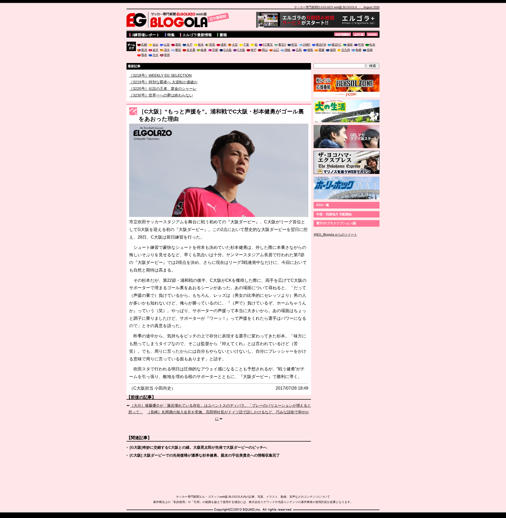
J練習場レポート (146, 35)
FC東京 (268, 44)
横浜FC (336, 44)
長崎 (370, 49)
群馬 (212, 44)
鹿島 (178, 44)
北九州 (345, 49)
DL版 (360, 34)
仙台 (155, 44)
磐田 (178, 49)
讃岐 (287, 49)
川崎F (306, 44)
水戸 (189, 44)
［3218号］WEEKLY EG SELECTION (160, 81)
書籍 (223, 35)
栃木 (201, 44)
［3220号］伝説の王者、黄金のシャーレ (163, 95)
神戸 (253, 49)
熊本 (144, 54)
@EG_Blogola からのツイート (335, 234)
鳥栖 (358, 49)
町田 (294, 44)
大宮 (235, 44)
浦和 (223, 44)
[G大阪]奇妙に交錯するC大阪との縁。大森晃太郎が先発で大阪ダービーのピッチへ (198, 447)
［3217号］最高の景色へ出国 (153, 75)
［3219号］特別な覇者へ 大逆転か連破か (163, 88)
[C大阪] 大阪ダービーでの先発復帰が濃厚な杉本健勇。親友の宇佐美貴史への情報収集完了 (205, 455)
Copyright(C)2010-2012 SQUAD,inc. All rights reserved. (253, 510)
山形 (167, 44)
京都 (215, 49)
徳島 (310, 49)
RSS (374, 34)
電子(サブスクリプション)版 (336, 223)
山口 (276, 49)
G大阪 (227, 49)
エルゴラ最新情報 (197, 35)
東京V (282, 44)
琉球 (167, 54)
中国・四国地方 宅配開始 (334, 214)
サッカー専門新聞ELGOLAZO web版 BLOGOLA (179, 20)
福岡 (333, 49)
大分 (155, 54)
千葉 (246, 44)
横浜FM (321, 44)
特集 (171, 35)
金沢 (155, 49)
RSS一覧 (322, 205)
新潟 (144, 49)
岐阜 (204, 49)
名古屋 (191, 49)
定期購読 (344, 34)
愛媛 (321, 49)
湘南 (350, 44)
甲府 (361, 44)
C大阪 (241, 49)
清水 (167, 49)
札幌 (144, 44)
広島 (299, 49)
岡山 (265, 49)
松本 (372, 44)
